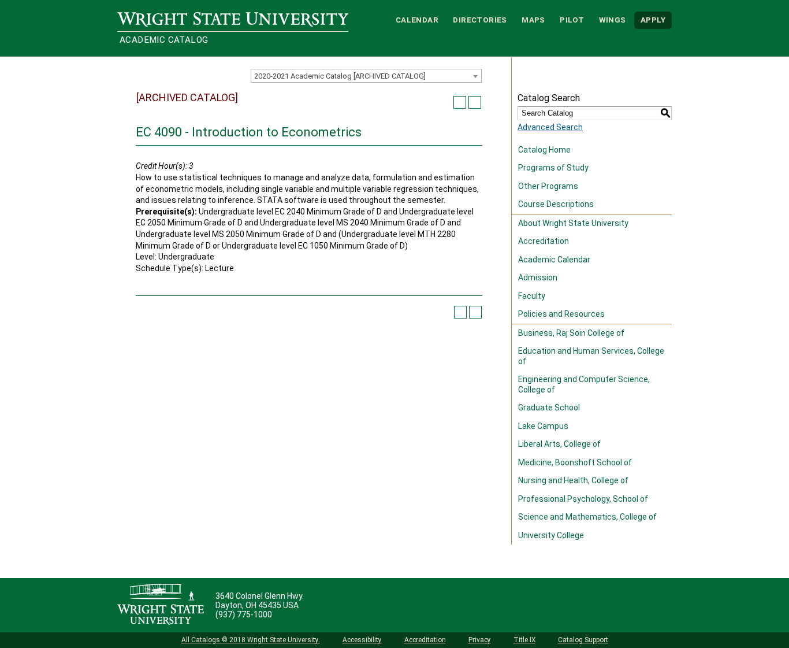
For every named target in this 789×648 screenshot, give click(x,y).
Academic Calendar (554, 259)
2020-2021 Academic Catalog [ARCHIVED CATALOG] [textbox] (340, 76)
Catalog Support (583, 640)
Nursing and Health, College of (573, 480)
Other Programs (548, 186)
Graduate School (549, 407)
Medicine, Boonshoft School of (575, 462)
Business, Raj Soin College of (571, 333)
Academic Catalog (164, 40)
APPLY (653, 20)
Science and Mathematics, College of (587, 516)
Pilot (572, 20)
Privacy (479, 640)
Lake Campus (543, 426)
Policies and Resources (561, 314)
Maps (533, 20)
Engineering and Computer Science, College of (584, 384)
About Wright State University (573, 223)
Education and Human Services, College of (591, 356)
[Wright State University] (160, 605)
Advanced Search (550, 127)
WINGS (612, 20)
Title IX (524, 640)
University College (551, 535)
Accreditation (543, 241)
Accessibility (362, 640)
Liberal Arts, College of (559, 444)
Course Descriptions (556, 204)
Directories (480, 20)
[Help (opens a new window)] (474, 102)
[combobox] (366, 76)
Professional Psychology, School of (583, 498)
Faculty (531, 296)
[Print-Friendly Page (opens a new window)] (459, 102)
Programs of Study (553, 167)
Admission (537, 277)
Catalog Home (544, 149)
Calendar (417, 20)
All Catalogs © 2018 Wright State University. (250, 640)
